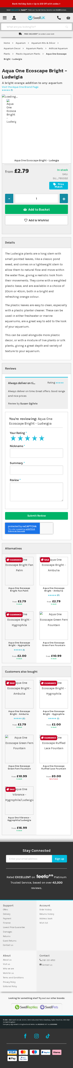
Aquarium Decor (12, 48)
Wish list (43, 923)
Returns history (46, 914)
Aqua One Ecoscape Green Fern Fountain (53, 644)
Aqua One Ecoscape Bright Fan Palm (19, 589)
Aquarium (21, 43)
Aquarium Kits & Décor (43, 43)
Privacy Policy (9, 982)
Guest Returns (9, 941)
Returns (6, 936)
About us (7, 960)
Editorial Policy (10, 986)
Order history (45, 909)
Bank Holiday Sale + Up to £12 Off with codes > (36, 3)
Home (7, 43)
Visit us (6, 964)
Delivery (6, 914)
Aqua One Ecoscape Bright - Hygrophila (19, 644)
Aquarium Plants (35, 48)
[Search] (66, 27)
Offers (5, 909)
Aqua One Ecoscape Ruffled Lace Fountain (53, 767)
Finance (6, 923)
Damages (7, 932)
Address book (45, 918)
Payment (7, 918)
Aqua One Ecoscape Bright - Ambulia (53, 589)
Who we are (8, 968)
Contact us (8, 945)
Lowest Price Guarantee (14, 927)
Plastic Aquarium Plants (28, 54)
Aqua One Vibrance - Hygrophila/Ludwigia (19, 819)
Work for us (8, 973)
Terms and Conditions (13, 977)
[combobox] (33, 27)
